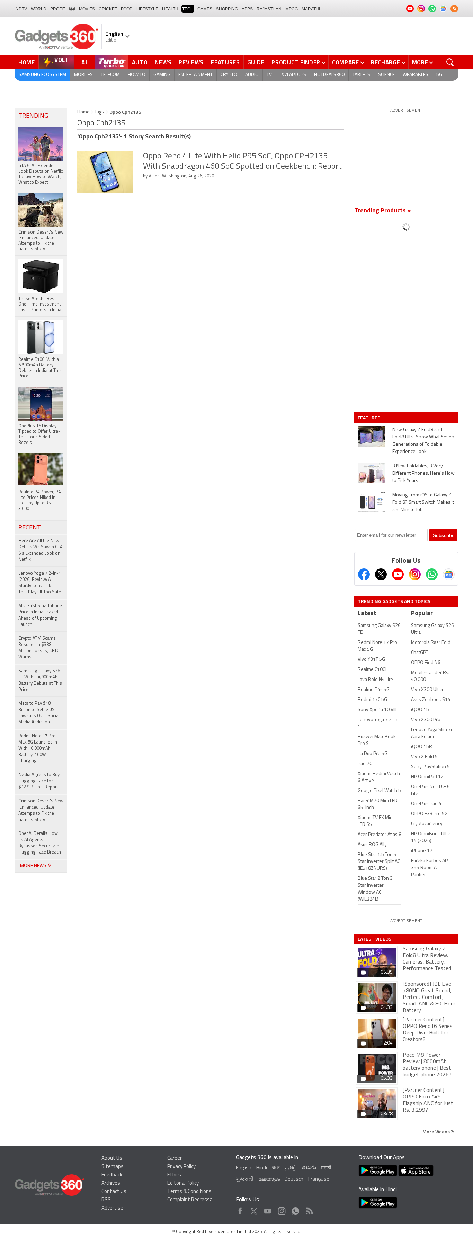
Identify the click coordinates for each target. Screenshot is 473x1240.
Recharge (385, 62)
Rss (309, 1209)
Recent (29, 528)
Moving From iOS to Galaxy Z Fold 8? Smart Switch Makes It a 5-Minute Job (423, 502)
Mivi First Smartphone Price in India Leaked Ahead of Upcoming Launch (40, 615)
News (163, 62)
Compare (345, 62)
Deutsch (294, 1179)
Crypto (229, 75)
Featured (370, 417)
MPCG (291, 9)
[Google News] (449, 574)
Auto (140, 62)
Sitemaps (112, 1166)
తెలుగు (309, 1167)
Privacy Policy (181, 1166)
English (243, 1168)
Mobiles (83, 75)
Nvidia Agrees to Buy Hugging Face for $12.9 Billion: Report (39, 781)
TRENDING (33, 116)
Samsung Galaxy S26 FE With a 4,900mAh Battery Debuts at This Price (40, 680)
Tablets (361, 75)
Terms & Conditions (189, 1191)
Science (386, 75)
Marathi (311, 9)
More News (33, 865)
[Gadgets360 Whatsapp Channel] (432, 574)
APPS (247, 9)
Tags (99, 112)
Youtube (268, 1209)
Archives (110, 1183)
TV (269, 75)
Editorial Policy (183, 1183)
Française (318, 1179)
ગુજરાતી (244, 1179)
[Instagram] (415, 574)
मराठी (326, 1168)
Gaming (161, 75)
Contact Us (113, 1191)
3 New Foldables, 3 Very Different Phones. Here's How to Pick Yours (423, 473)
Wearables (415, 75)
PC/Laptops (293, 75)
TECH (188, 9)
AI (84, 62)
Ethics (174, 1175)
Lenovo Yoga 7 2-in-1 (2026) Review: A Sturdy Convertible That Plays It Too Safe (39, 582)
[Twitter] (381, 574)
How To (136, 75)
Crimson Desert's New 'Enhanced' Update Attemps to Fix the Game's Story (40, 810)
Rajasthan (269, 9)
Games (204, 9)
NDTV (21, 9)
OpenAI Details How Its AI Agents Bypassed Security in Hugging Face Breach (39, 843)
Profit (57, 9)
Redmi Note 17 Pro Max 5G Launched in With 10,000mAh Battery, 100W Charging (37, 748)
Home (26, 62)
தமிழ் (291, 1168)
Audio (252, 75)
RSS (106, 1200)
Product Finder (295, 62)
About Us (111, 1158)
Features (225, 62)
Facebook (240, 1209)
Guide (256, 62)
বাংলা (276, 1168)
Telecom (110, 75)
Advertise (112, 1208)
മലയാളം (269, 1179)
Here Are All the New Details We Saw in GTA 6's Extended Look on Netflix (40, 550)
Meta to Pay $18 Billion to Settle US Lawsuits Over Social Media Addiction (39, 712)
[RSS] (454, 8)
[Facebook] (364, 574)
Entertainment (195, 75)
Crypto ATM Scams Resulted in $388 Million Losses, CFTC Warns (39, 647)
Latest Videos (374, 939)
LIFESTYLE (147, 9)
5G (439, 75)
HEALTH (170, 9)
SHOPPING (227, 9)
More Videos (436, 1131)
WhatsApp (295, 1209)
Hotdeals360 (329, 75)
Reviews (191, 62)
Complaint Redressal (190, 1200)
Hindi (261, 1168)
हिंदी (72, 9)
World (38, 9)
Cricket (108, 9)
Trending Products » (382, 211)
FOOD (127, 9)
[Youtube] (398, 574)
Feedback (111, 1175)
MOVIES (87, 9)
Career (174, 1158)
